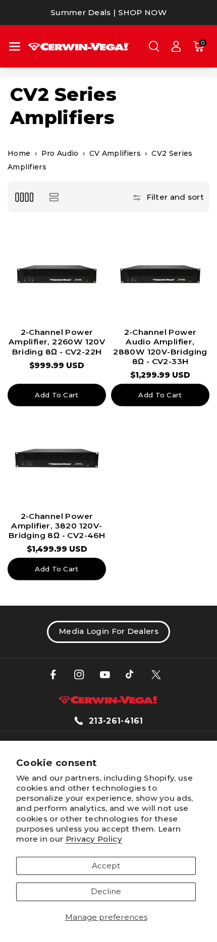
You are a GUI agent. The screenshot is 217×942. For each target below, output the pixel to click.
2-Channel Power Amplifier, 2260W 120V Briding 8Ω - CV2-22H (57, 341)
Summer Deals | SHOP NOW (108, 12)
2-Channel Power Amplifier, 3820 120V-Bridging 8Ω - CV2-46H (57, 525)
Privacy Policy (94, 839)
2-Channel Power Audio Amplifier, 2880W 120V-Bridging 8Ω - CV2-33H (160, 346)
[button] (15, 46)
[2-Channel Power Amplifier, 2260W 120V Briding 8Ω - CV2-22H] (57, 274)
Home (19, 153)
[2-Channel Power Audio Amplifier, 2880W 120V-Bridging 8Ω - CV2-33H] (160, 274)
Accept (106, 865)
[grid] (24, 197)
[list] (53, 197)
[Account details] (176, 46)
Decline (106, 891)
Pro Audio (60, 153)
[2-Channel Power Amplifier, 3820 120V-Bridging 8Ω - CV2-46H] (57, 458)
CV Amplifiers (115, 153)
